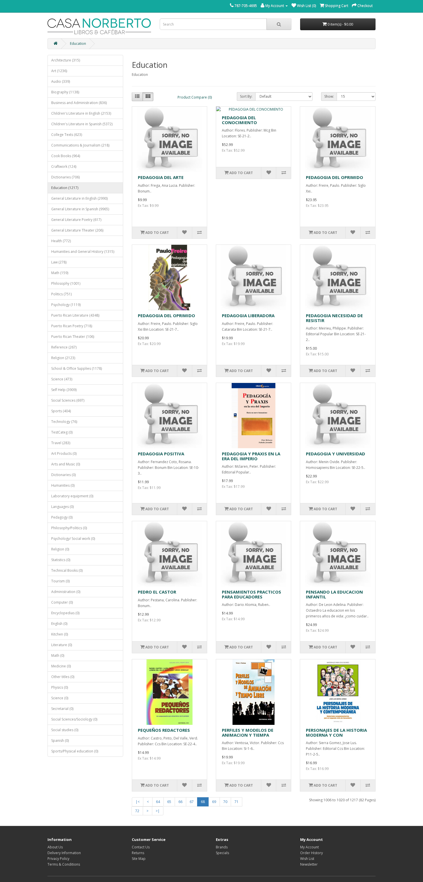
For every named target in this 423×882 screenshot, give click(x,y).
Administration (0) (65, 591)
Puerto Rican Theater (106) (72, 336)
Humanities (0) (63, 485)
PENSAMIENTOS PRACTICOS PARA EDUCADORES (251, 594)
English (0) (59, 623)
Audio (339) (60, 81)
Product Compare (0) (195, 97)
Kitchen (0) (59, 634)
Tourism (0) (60, 581)
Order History (311, 852)
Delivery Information (64, 852)
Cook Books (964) (65, 155)
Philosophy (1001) (65, 283)
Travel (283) (60, 442)
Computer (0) (62, 602)
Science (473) (61, 379)
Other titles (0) (62, 676)
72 (137, 810)
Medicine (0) (61, 666)
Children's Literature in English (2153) (81, 113)
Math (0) (57, 655)
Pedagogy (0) (62, 517)
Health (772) (61, 240)
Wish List (307, 858)
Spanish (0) (60, 740)
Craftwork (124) (63, 166)
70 (225, 801)
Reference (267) (64, 347)
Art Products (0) (64, 453)
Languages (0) (62, 506)
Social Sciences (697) (67, 400)
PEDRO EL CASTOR (157, 592)
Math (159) (59, 272)
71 (237, 801)
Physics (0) (59, 687)
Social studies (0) (64, 729)
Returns (138, 852)
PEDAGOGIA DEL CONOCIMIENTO (239, 120)
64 (158, 801)
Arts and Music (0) (65, 464)
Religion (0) (60, 549)
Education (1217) (64, 187)
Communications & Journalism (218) (80, 145)
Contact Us (141, 847)
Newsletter (309, 864)
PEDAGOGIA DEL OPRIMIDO (334, 177)
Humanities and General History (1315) (82, 251)
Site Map (139, 858)
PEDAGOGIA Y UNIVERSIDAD (335, 454)
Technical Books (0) (67, 570)
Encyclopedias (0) (65, 613)
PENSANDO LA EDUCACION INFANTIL (334, 594)
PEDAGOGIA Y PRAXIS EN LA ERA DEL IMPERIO (251, 456)
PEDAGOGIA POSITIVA (161, 454)
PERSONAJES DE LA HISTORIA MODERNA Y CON (336, 732)
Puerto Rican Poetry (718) (71, 325)
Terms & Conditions (63, 864)
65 (169, 801)
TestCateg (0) (62, 432)
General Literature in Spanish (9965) (80, 209)
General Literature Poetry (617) (76, 219)
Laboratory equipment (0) (72, 496)
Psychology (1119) (66, 304)
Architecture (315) (65, 60)
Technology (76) (64, 421)
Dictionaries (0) (63, 474)
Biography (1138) (65, 92)
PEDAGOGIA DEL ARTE (161, 177)
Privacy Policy (58, 858)
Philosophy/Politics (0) (69, 527)
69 (214, 801)
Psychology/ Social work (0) (73, 538)
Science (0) (59, 698)
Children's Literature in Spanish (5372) (82, 124)
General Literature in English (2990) (79, 198)
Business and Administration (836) (79, 102)
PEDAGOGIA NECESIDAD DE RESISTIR (334, 318)
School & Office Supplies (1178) (76, 368)
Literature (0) (61, 644)
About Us (55, 847)
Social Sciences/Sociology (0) (74, 719)
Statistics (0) (60, 559)
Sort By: (246, 96)
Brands (222, 847)
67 (192, 801)
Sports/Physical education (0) (74, 751)
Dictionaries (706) (65, 177)
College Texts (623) (66, 134)
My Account (309, 847)
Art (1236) (59, 70)
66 (180, 801)
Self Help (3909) (64, 389)
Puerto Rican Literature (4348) (75, 315)
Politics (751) (61, 294)
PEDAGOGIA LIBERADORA (248, 315)
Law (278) (58, 262)
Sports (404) (61, 411)
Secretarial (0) (62, 708)
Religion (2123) (63, 357)
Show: (329, 96)
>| (158, 810)
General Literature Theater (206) (77, 230)
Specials (222, 852)
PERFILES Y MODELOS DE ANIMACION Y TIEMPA (247, 732)
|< (138, 801)
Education (78, 43)
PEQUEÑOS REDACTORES (164, 730)
